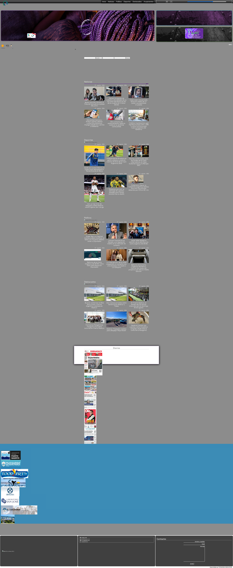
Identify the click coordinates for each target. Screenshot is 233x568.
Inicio (104, 2)
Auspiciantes (148, 2)
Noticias (111, 2)
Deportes (127, 2)
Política (119, 2)
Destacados (137, 2)
